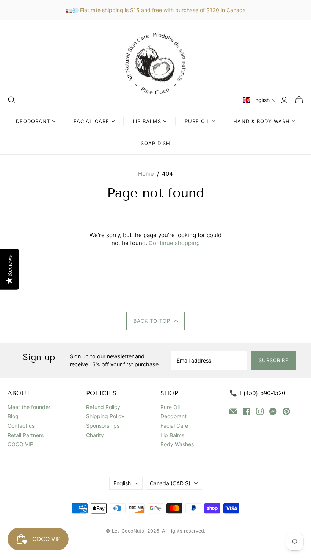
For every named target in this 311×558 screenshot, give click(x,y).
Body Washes (177, 444)
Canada (170, 483)
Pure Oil (170, 407)
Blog (13, 416)
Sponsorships (102, 425)
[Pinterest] (286, 412)
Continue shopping (174, 243)
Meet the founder (29, 407)
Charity (95, 435)
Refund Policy (103, 407)
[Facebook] (246, 412)
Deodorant (173, 416)
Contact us (21, 425)
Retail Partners (26, 435)
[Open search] (12, 100)
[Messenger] (273, 412)
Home (146, 173)
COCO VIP (20, 444)
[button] (260, 100)
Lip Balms (172, 435)
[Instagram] (260, 412)
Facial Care (174, 425)
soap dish (155, 143)
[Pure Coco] (155, 64)
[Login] (284, 100)
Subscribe (274, 360)
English (122, 483)
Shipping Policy (105, 416)
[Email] (233, 412)
